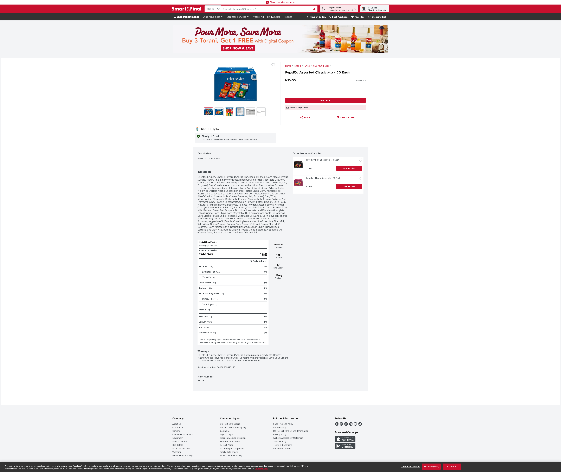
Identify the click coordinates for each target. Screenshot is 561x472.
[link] (316, 17)
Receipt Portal (226, 445)
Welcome (176, 452)
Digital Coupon (227, 434)
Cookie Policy (279, 427)
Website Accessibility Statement (288, 438)
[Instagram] (341, 424)
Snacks (298, 65)
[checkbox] (273, 65)
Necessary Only (431, 466)
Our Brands (177, 427)
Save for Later (347, 117)
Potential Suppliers (181, 448)
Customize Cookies (282, 448)
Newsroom (177, 438)
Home (288, 65)
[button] (355, 8)
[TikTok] (360, 424)
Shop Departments (188, 16)
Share (307, 117)
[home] (187, 9)
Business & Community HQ (233, 427)
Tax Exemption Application (232, 448)
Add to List (325, 100)
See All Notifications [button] (285, 2)
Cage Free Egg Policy (283, 423)
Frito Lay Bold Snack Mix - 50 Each (322, 159)
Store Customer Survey (231, 455)
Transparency (279, 441)
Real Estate (177, 445)
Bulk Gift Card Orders (230, 423)
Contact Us (225, 430)
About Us (176, 423)
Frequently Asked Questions (233, 438)
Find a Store (273, 16)
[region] (280, 467)
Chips (307, 65)
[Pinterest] (351, 424)
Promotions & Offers (230, 441)
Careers (176, 430)
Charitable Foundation (182, 434)
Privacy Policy (279, 434)
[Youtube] (355, 424)
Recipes (288, 16)
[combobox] (213, 8)
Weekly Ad (258, 16)
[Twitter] (346, 424)
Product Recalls (179, 441)
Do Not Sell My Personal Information (290, 430)
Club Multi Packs (321, 65)
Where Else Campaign (182, 455)
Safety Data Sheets (229, 452)
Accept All (452, 466)
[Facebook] (336, 424)
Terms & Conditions (282, 445)
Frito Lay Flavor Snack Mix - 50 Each (323, 178)
